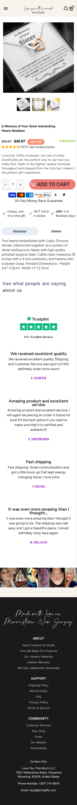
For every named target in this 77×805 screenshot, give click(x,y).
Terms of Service (38, 708)
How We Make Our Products (38, 650)
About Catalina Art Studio (38, 645)
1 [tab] (35, 89)
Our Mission (38, 742)
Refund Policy (38, 691)
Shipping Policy (39, 685)
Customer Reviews (38, 725)
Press (38, 736)
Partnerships (38, 748)
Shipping (56, 231)
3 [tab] (41, 89)
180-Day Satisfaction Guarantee (39, 668)
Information (19, 231)
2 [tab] (38, 89)
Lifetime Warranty (38, 662)
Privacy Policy (38, 702)
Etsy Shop (38, 731)
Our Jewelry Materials (38, 656)
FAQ (38, 696)
